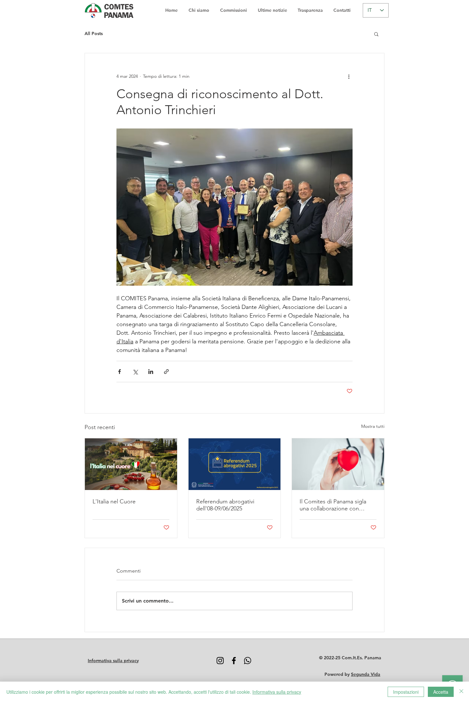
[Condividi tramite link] (166, 372)
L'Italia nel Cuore (114, 501)
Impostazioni (406, 692)
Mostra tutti (372, 426)
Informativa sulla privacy (276, 692)
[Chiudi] (461, 692)
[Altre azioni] (349, 76)
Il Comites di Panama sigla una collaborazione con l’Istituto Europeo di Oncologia (333, 505)
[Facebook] (234, 660)
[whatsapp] (247, 660)
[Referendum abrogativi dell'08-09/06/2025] (235, 464)
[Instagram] (220, 660)
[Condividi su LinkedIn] (151, 372)
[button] (376, 33)
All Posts (94, 33)
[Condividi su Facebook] (119, 372)
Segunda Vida (365, 674)
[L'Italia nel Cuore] (131, 464)
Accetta (440, 692)
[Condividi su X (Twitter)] (135, 372)
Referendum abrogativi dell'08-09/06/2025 (225, 505)
